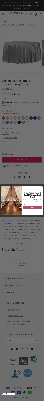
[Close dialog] (41, 187)
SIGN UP (32, 207)
